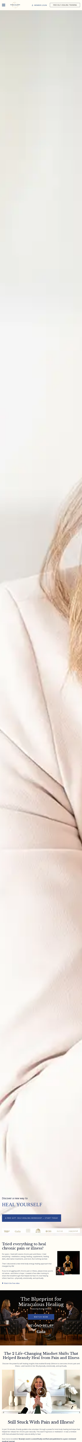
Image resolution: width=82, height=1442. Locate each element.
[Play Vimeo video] (41, 1391)
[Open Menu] (3, 5)
